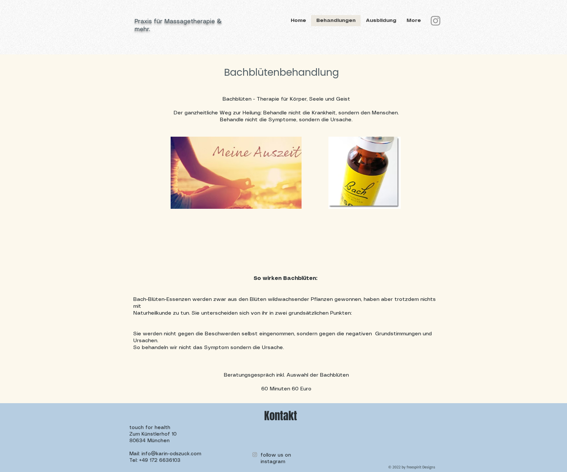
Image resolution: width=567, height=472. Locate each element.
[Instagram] (435, 20)
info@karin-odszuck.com (171, 454)
